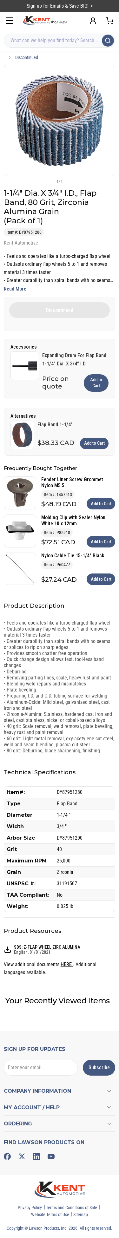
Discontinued (26, 57)
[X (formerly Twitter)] (21, 1156)
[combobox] (59, 41)
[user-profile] (93, 20)
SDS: (47, 950)
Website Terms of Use (50, 1214)
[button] (49, 181)
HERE (67, 964)
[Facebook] (7, 1156)
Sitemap (80, 1214)
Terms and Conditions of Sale (71, 1207)
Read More (15, 289)
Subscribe (99, 1067)
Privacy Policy (30, 1207)
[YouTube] (51, 1156)
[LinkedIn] (36, 1156)
